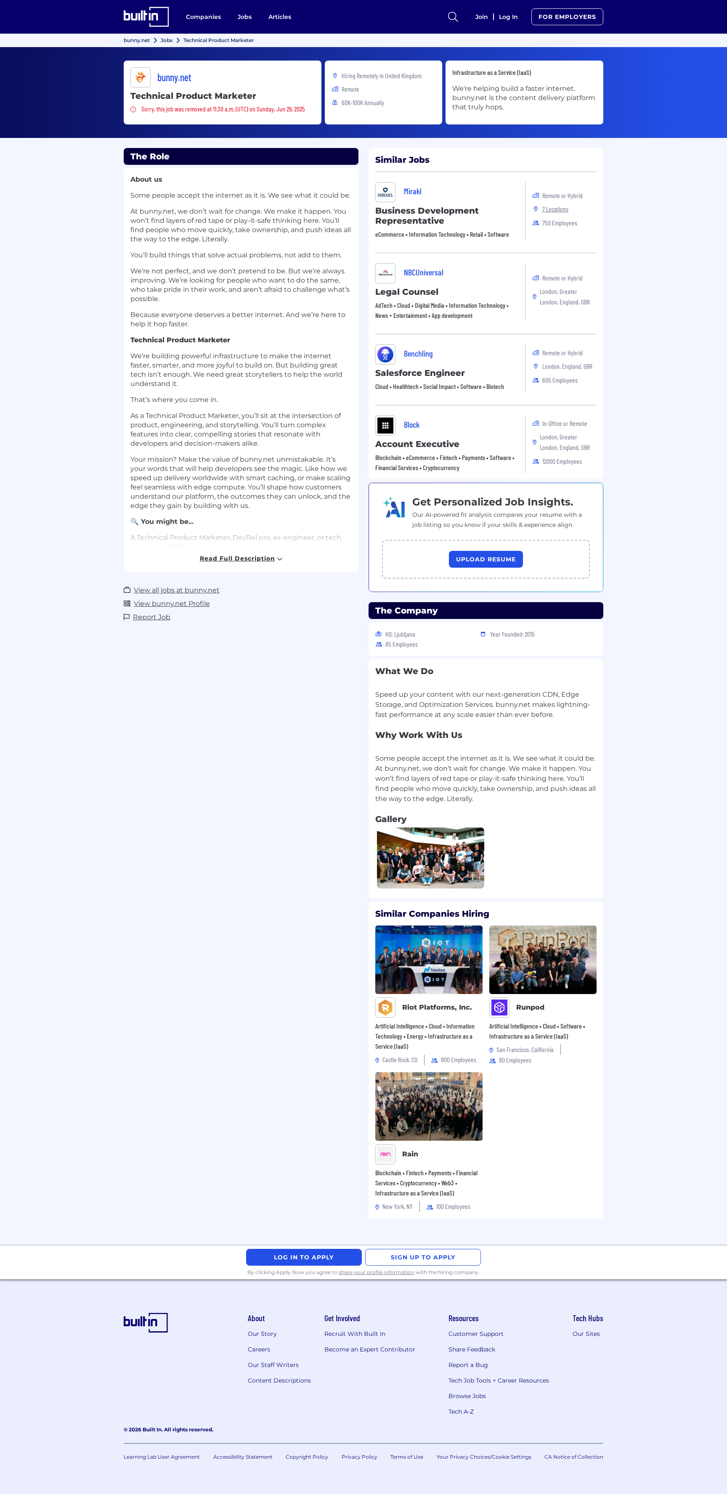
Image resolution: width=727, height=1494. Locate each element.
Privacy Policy (359, 1457)
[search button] (453, 17)
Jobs (245, 17)
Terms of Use (406, 1457)
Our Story (262, 1334)
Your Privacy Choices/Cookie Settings (484, 1457)
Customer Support (476, 1334)
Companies (203, 17)
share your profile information (376, 1272)
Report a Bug (468, 1365)
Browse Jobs (467, 1396)
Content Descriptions (279, 1380)
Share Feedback (471, 1349)
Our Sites (586, 1334)
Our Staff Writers (273, 1365)
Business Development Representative (427, 216)
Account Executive (417, 444)
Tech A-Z (461, 1411)
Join (481, 17)
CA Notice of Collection (573, 1457)
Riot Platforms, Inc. (437, 1007)
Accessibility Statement (243, 1457)
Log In (508, 17)
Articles (279, 17)
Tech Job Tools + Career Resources (498, 1380)
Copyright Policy (307, 1457)
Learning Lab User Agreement (162, 1457)
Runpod (530, 1007)
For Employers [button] (567, 17)
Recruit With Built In (354, 1334)
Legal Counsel (406, 292)
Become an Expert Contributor (369, 1349)
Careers (259, 1349)
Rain (410, 1154)
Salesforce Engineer (420, 373)
